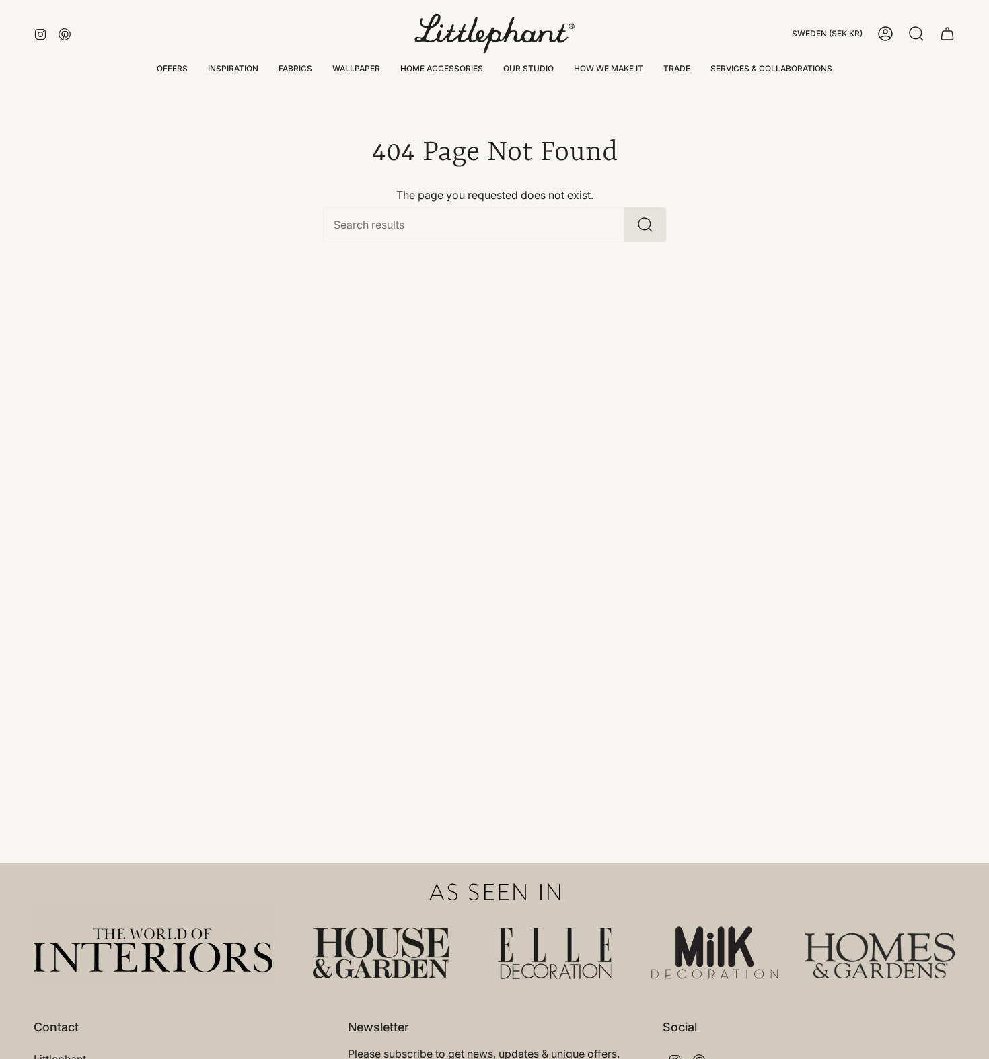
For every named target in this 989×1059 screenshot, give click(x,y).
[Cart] (947, 33)
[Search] (645, 224)
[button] (233, 68)
